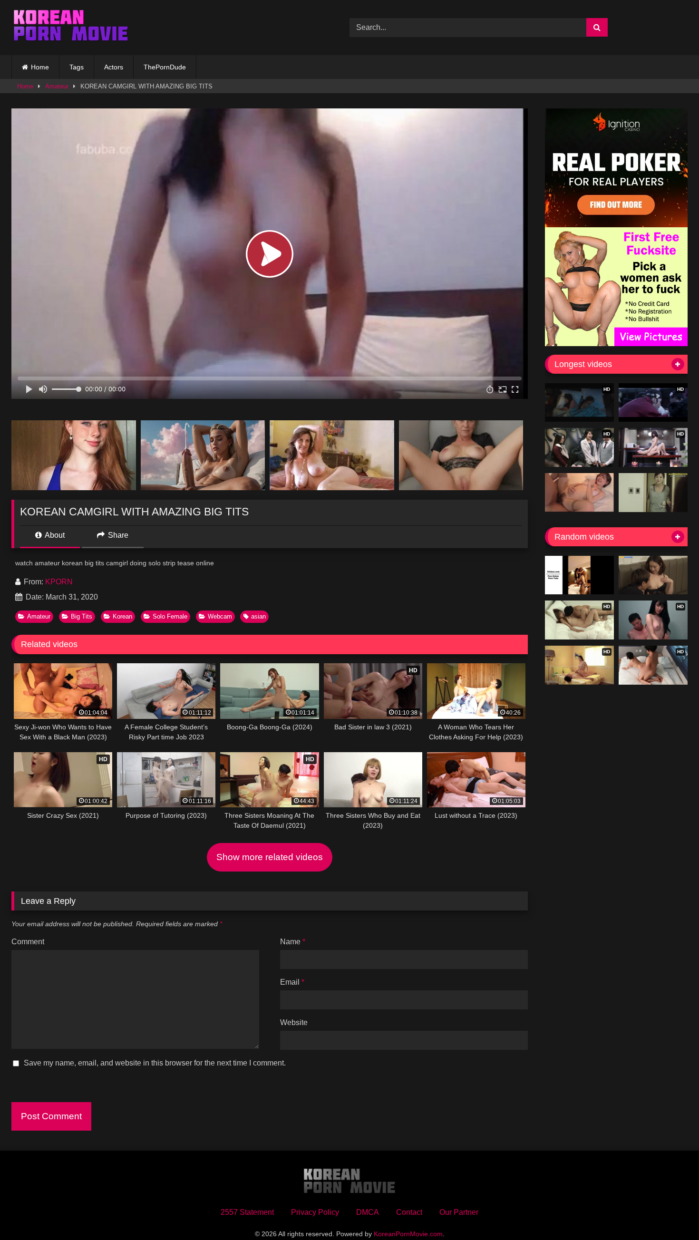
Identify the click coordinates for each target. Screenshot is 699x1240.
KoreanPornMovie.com (408, 1234)
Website (294, 1022)
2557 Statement (247, 1212)
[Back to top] (669, 1211)
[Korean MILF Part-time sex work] (653, 492)
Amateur (56, 86)
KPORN (59, 582)
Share (117, 535)
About (54, 535)
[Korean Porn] (70, 28)
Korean (122, 616)
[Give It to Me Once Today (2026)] (653, 575)
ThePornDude (165, 67)
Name (292, 942)
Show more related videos (269, 857)
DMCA (367, 1212)
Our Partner (458, 1212)
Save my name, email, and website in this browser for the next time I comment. (155, 1063)
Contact (409, 1212)
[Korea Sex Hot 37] (579, 492)
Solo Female (170, 616)
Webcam (220, 616)
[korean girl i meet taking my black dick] (579, 575)
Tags (76, 67)
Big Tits (81, 616)
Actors (113, 67)
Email (292, 982)
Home (40, 67)
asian (258, 616)
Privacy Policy (315, 1212)
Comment (27, 942)
